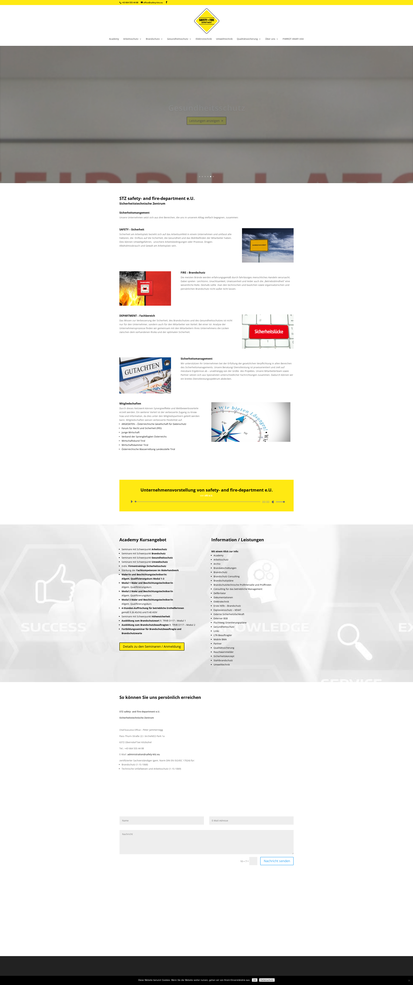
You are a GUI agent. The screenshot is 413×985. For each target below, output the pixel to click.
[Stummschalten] (273, 501)
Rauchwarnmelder (224, 651)
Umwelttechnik (224, 39)
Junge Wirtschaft (131, 432)
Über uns (270, 39)
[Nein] (409, 980)
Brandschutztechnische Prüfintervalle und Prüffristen (242, 584)
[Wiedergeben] (131, 501)
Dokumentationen (223, 597)
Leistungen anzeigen (204, 121)
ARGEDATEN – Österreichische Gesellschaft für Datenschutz (154, 423)
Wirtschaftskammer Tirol (135, 444)
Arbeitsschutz (130, 39)
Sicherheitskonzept (224, 656)
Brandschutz (153, 39)
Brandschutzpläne (223, 580)
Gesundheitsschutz (177, 39)
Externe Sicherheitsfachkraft (229, 614)
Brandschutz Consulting (227, 576)
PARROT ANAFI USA (293, 39)
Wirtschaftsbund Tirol (133, 440)
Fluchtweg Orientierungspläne (230, 622)
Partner (218, 643)
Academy (114, 39)
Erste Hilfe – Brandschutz (227, 605)
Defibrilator (220, 593)
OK (254, 980)
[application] (206, 501)
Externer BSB (221, 618)
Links (216, 630)
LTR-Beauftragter (223, 635)
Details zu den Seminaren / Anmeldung (152, 646)
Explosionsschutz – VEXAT (227, 610)
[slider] (279, 501)
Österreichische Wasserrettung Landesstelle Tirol (148, 449)
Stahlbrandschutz (223, 660)
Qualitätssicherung (247, 39)
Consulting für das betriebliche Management (238, 589)
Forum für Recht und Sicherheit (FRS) (142, 428)
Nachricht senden (277, 861)
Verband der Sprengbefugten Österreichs (144, 436)
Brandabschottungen (225, 568)
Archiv (217, 563)
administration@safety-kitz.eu (143, 754)
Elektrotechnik (204, 39)
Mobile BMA (220, 639)
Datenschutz (266, 980)
